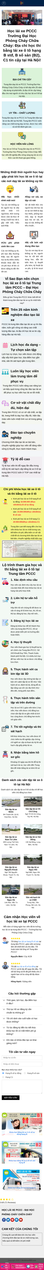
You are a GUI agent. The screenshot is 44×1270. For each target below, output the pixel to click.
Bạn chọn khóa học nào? (12, 1070)
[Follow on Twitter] (8, 1220)
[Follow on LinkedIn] (17, 1220)
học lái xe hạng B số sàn (28, 941)
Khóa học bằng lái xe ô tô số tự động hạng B (22, 1133)
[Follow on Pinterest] (12, 1220)
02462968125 (33, 1247)
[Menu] (4, 3)
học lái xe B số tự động (26, 967)
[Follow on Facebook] (4, 1220)
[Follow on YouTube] (21, 1220)
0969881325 (20, 1247)
